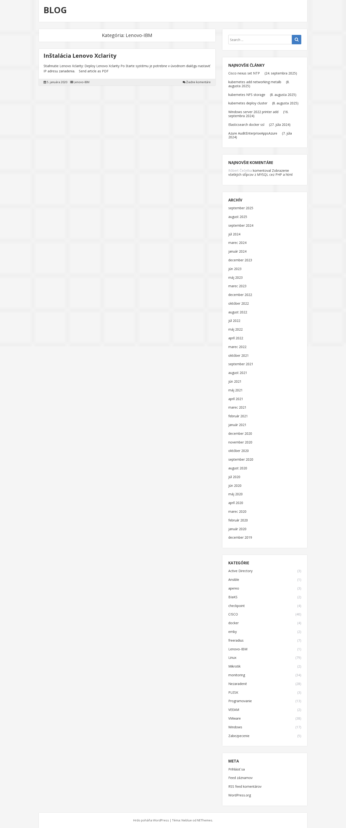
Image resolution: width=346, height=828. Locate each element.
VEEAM (233, 710)
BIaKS (232, 597)
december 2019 (240, 538)
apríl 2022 (235, 338)
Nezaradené (237, 684)
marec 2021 (237, 408)
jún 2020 (234, 486)
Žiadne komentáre (198, 82)
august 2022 (237, 312)
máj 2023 (235, 278)
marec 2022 (237, 347)
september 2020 (240, 460)
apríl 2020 (235, 503)
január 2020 (237, 529)
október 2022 (238, 304)
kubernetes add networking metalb (254, 82)
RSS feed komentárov (245, 787)
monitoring (236, 675)
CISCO (233, 614)
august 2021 (237, 373)
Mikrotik (234, 666)
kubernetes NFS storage (246, 94)
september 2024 (240, 226)
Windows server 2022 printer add (253, 112)
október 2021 (238, 356)
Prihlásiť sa (236, 769)
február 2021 (238, 416)
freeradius (236, 641)
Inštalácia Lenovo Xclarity (80, 55)
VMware (234, 719)
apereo (233, 588)
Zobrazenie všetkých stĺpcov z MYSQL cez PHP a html (260, 172)
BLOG (55, 10)
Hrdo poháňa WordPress (151, 820)
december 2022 (240, 295)
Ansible (233, 580)
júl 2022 (234, 321)
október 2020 (238, 451)
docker (233, 623)
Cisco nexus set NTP (244, 73)
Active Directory (240, 571)
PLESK (233, 693)
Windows (235, 727)
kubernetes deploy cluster (247, 103)
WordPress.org (239, 795)
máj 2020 (235, 494)
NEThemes (204, 820)
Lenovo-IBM (81, 82)
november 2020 (240, 442)
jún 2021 (234, 382)
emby (232, 632)
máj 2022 (235, 330)
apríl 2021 (235, 399)
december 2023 (240, 260)
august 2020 (237, 468)
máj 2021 (235, 390)
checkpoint (236, 606)
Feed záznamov (240, 778)
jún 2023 (234, 269)
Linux (232, 658)
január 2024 (237, 252)
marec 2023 (237, 286)
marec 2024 (237, 243)
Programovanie (240, 701)
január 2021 (237, 425)
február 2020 (238, 520)
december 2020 (240, 434)
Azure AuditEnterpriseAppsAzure (252, 133)
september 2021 (240, 364)
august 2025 (237, 217)
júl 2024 (234, 234)
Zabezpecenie (238, 736)
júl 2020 (234, 477)
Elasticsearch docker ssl (246, 124)
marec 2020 (237, 512)
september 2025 (240, 208)
